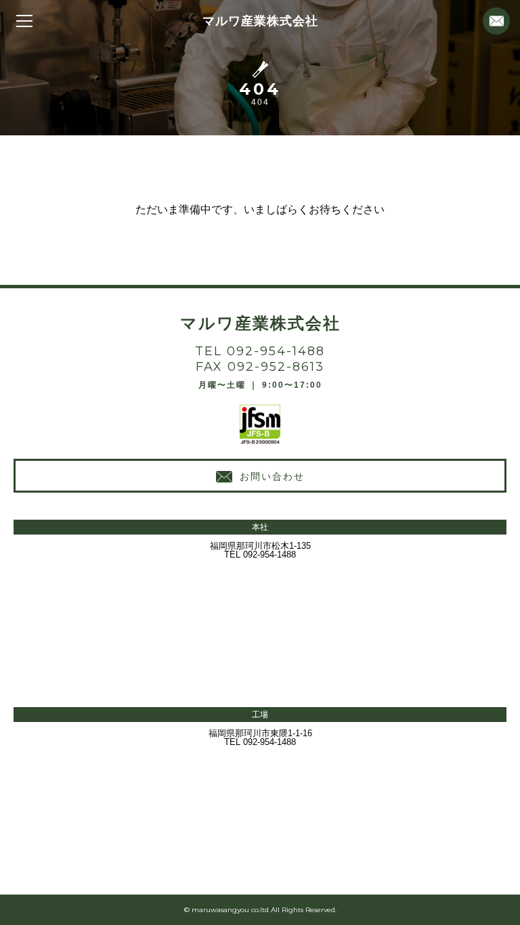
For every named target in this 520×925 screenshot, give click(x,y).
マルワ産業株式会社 (260, 21)
